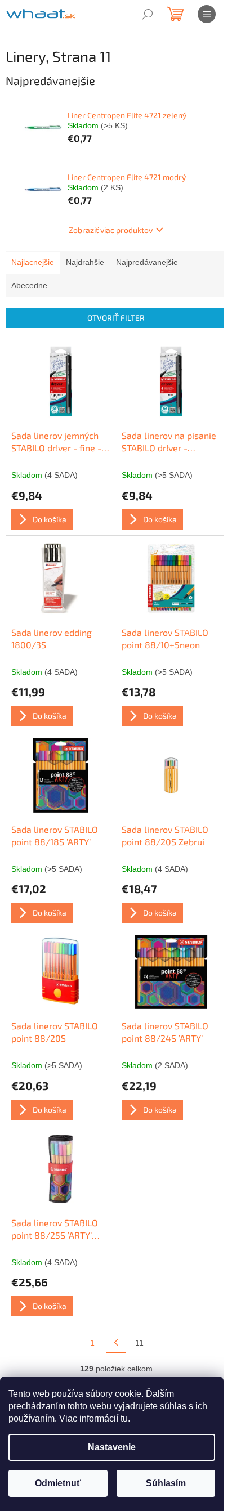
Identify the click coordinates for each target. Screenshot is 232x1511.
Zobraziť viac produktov (111, 230)
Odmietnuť (58, 1483)
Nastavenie (112, 1447)
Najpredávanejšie (147, 262)
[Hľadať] (147, 14)
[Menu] (206, 14)
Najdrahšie (85, 262)
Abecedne (29, 285)
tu (124, 1418)
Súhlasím (166, 1483)
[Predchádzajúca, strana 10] (116, 1343)
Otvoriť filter (116, 317)
